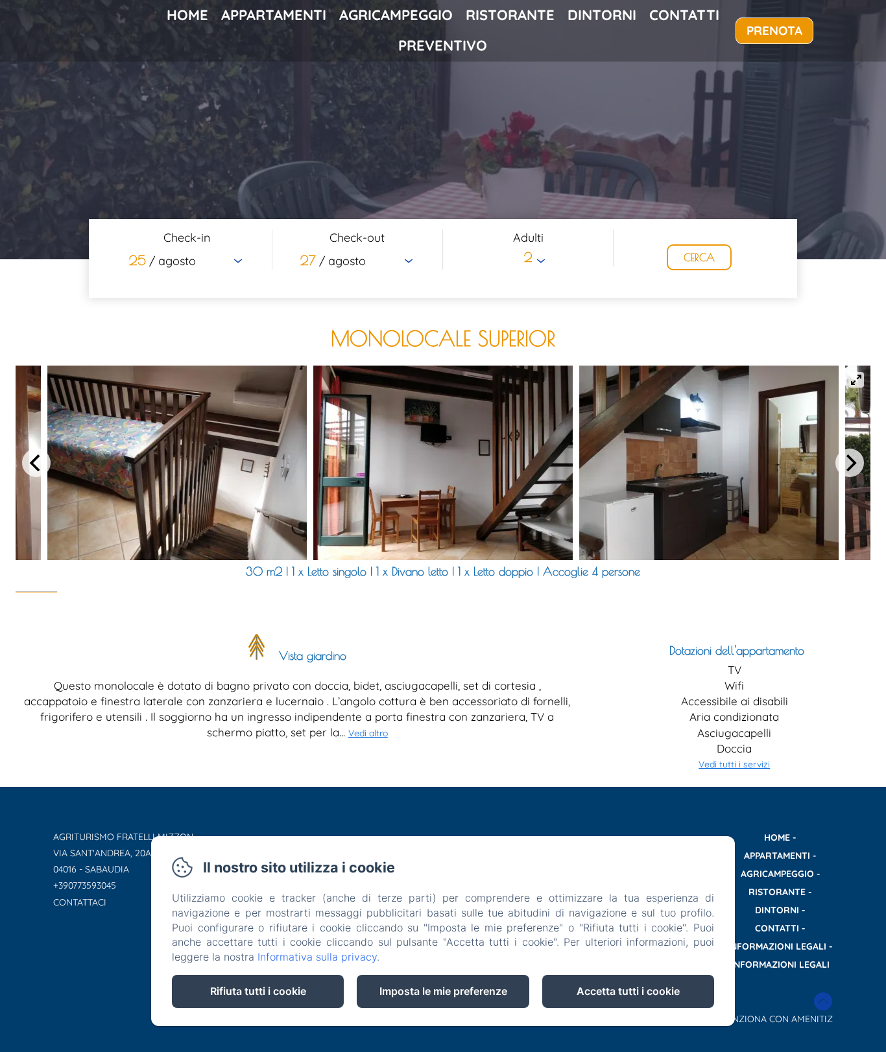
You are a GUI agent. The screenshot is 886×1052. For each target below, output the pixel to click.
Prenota (774, 30)
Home (187, 15)
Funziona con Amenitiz (777, 1019)
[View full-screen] (856, 380)
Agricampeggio (396, 15)
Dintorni (602, 15)
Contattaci (79, 902)
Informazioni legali (777, 946)
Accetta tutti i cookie (628, 991)
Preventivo (442, 45)
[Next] (849, 463)
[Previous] (36, 463)
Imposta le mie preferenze (443, 991)
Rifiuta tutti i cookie (258, 991)
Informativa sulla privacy (317, 956)
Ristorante (510, 15)
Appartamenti (273, 15)
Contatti (684, 15)
